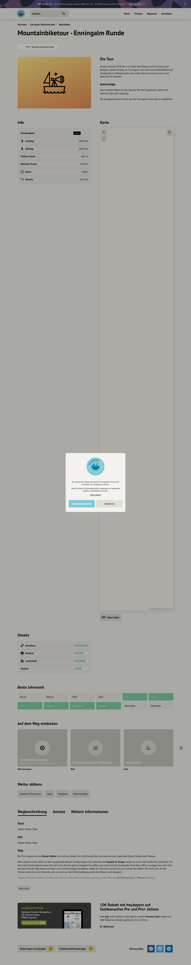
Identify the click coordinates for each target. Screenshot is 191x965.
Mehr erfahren (95, 495)
